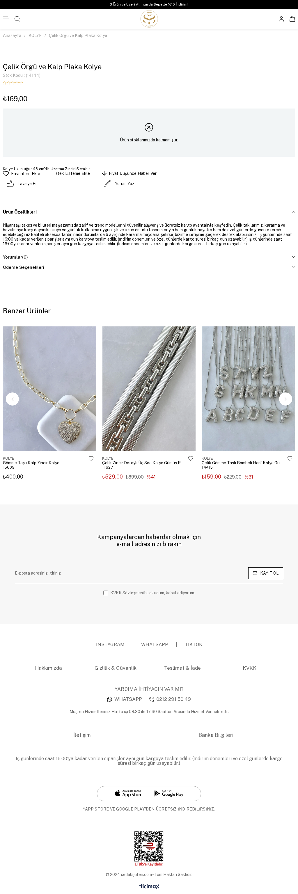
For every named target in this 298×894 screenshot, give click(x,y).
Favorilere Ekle (91, 458)
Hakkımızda (48, 668)
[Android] (168, 793)
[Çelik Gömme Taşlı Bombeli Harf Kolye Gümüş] (248, 388)
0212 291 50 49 (173, 699)
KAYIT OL (269, 573)
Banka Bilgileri (215, 735)
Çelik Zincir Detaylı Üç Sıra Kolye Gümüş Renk (143, 463)
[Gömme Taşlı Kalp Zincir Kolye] (49, 388)
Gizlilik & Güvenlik (115, 668)
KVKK (249, 668)
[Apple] (129, 793)
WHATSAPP (128, 699)
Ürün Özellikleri (20, 211)
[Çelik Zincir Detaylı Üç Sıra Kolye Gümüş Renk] (149, 388)
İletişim (82, 735)
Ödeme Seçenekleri (23, 267)
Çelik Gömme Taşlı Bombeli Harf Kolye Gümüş (243, 463)
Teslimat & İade (182, 668)
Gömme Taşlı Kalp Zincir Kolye (31, 463)
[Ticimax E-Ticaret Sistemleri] (149, 887)
